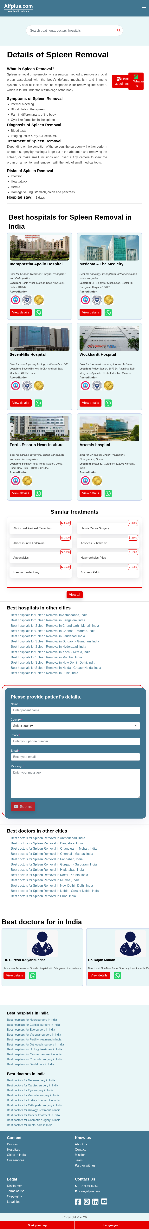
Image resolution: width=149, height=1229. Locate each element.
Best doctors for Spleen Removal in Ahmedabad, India (48, 838)
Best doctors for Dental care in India (29, 1125)
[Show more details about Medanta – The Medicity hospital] (109, 313)
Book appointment (123, 81)
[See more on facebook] (78, 1201)
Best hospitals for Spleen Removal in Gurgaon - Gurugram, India (55, 641)
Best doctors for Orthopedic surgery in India (34, 1105)
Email (15, 750)
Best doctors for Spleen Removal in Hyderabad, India (47, 869)
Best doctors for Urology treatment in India (33, 1110)
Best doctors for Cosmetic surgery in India (33, 1120)
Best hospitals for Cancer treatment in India (34, 1054)
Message (17, 766)
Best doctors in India (26, 1074)
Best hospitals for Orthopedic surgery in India (35, 1044)
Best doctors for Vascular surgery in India (33, 1095)
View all (74, 594)
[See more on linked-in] (95, 1201)
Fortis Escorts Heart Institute (36, 445)
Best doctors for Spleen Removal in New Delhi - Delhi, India (52, 885)
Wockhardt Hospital (98, 354)
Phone (15, 735)
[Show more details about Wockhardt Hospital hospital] (109, 403)
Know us (83, 1138)
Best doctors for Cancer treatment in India (33, 1115)
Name (15, 704)
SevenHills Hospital (28, 354)
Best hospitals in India (28, 1013)
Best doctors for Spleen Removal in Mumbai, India (45, 880)
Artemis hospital (95, 445)
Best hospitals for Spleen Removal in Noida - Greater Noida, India (56, 667)
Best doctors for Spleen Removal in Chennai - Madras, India (52, 853)
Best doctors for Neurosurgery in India (31, 1080)
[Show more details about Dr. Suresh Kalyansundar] (33, 976)
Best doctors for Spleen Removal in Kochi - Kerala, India (49, 875)
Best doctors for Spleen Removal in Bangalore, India (47, 843)
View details (20, 312)
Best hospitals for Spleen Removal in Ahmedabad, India (49, 615)
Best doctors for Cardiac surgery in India (32, 1085)
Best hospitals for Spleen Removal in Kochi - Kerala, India (50, 652)
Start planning (37, 1225)
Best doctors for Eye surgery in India (30, 1090)
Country (16, 719)
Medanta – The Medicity (101, 264)
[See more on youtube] (105, 1201)
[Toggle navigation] (144, 8)
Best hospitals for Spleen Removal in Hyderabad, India (48, 646)
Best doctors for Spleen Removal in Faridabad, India (47, 859)
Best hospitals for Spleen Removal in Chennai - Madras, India (53, 631)
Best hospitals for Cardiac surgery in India (33, 1024)
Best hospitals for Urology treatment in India (34, 1049)
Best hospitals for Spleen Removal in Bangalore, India (48, 620)
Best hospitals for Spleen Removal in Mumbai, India (46, 657)
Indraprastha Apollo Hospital (36, 264)
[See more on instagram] (87, 1201)
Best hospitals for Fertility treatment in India (34, 1039)
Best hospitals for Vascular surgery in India (34, 1034)
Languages (110, 1225)
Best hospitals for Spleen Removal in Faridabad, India (48, 636)
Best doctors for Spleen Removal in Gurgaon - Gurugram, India (54, 864)
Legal (12, 1179)
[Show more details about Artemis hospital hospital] (109, 493)
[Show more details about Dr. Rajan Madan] (117, 976)
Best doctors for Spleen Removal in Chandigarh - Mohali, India (54, 848)
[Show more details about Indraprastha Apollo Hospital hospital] (39, 313)
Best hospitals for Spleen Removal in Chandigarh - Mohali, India (55, 625)
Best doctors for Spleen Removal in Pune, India (43, 896)
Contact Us (85, 1179)
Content (14, 1138)
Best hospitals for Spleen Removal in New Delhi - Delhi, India (53, 662)
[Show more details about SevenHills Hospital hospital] (39, 403)
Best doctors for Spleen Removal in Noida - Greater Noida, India (55, 890)
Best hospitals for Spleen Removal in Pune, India (44, 673)
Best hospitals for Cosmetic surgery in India (34, 1059)
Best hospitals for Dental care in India (30, 1064)
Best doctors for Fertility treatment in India (33, 1100)
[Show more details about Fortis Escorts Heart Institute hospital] (39, 493)
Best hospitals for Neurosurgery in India (32, 1019)
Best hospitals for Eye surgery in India (31, 1029)
